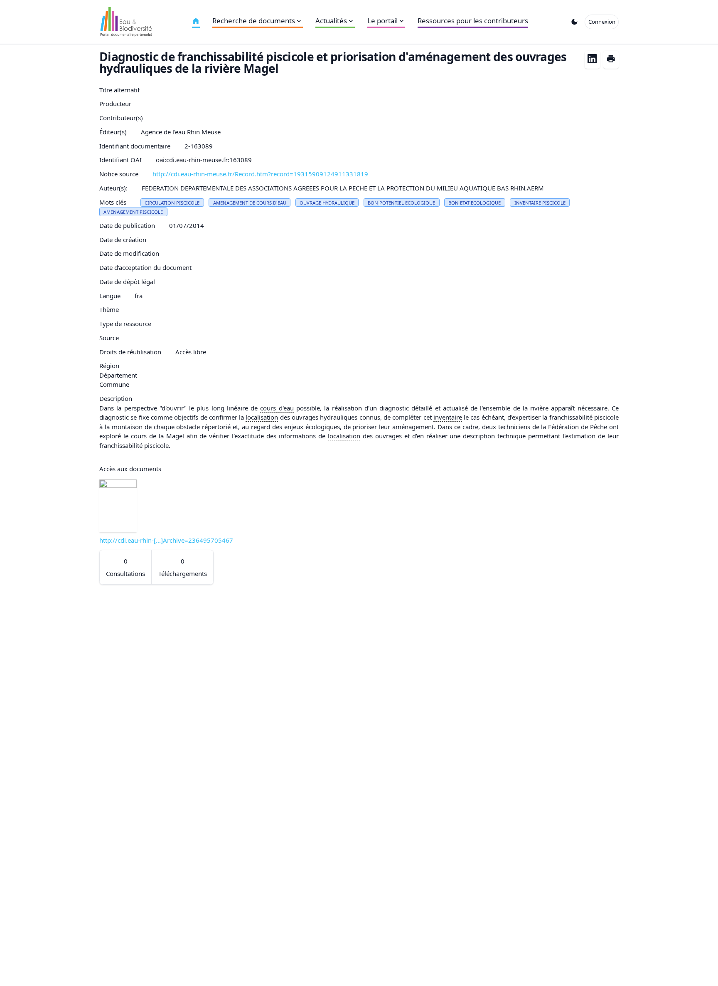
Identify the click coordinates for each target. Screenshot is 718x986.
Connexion (601, 21)
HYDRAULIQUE (338, 203)
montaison (127, 427)
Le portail (382, 20)
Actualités (331, 20)
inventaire (447, 417)
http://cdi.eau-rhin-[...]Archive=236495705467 (166, 540)
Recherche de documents (253, 20)
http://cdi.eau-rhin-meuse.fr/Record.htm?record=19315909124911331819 (260, 174)
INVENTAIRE (527, 203)
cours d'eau (276, 408)
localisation (262, 417)
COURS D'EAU (271, 203)
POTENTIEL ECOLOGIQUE (407, 203)
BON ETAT (459, 203)
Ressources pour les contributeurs (473, 20)
